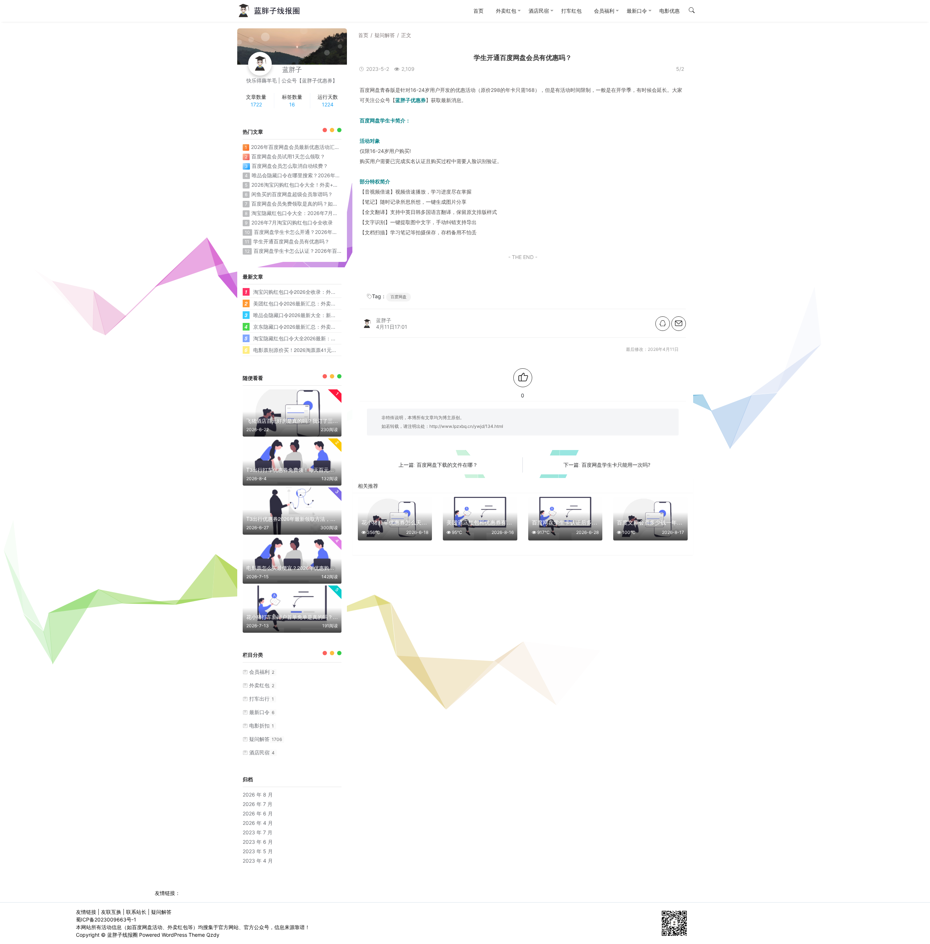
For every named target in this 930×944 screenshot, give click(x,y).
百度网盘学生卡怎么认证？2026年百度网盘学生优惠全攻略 (321, 251)
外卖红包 (261, 685)
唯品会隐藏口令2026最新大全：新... (294, 315)
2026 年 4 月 (258, 823)
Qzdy (212, 935)
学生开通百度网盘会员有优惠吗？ (291, 241)
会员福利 (261, 672)
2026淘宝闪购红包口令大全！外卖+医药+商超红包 (309, 185)
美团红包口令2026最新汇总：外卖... (294, 303)
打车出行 (261, 699)
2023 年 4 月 (258, 861)
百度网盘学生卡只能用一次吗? (616, 465)
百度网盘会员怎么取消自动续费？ (290, 166)
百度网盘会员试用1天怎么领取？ (288, 156)
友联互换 (111, 912)
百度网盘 (399, 296)
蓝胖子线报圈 (122, 935)
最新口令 (261, 712)
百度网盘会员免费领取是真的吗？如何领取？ (302, 203)
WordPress (174, 935)
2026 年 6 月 (258, 813)
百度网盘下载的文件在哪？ (447, 465)
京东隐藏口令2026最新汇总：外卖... (294, 326)
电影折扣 (261, 725)
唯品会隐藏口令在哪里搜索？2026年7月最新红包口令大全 (318, 175)
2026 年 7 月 (257, 804)
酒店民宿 (262, 752)
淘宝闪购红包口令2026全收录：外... (294, 291)
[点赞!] (522, 377)
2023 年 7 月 (257, 832)
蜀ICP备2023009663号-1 (106, 919)
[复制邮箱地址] (678, 323)
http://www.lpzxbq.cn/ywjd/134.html (466, 426)
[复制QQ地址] (662, 323)
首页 (363, 35)
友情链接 (86, 912)
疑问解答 (385, 35)
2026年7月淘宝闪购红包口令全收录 (292, 222)
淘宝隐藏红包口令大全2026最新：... (294, 338)
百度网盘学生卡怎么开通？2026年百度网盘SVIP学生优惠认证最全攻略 (334, 232)
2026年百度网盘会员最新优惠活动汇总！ (298, 147)
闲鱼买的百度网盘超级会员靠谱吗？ (292, 194)
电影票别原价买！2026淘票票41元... (294, 349)
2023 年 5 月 (258, 851)
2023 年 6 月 (258, 842)
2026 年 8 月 (258, 794)
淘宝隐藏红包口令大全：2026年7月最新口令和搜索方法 (315, 213)
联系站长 (136, 912)
